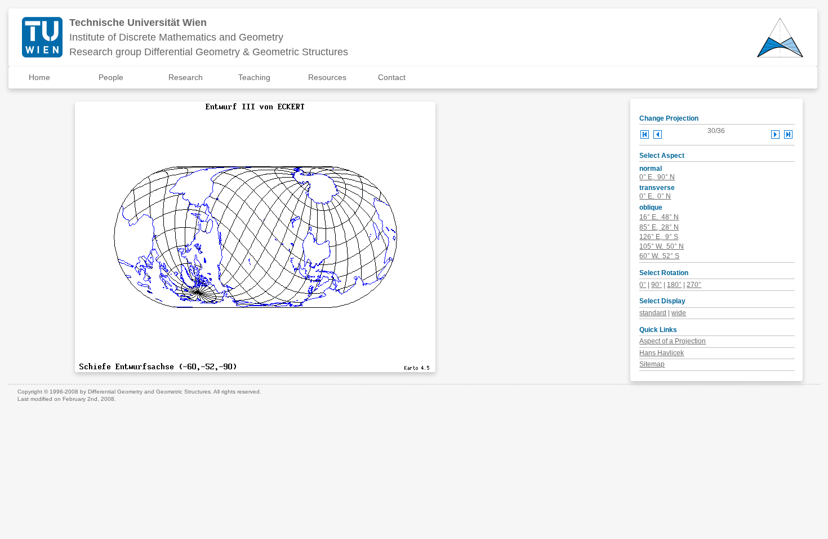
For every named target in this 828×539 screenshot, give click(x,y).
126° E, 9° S (658, 236)
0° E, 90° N (657, 177)
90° (656, 284)
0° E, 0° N (655, 196)
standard (652, 313)
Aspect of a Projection (672, 341)
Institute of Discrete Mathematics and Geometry (176, 37)
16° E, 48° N (659, 217)
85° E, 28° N (659, 227)
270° (694, 284)
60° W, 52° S (659, 256)
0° (642, 284)
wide (678, 313)
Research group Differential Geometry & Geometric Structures (208, 52)
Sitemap (652, 364)
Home (39, 77)
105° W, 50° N (661, 246)
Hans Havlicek (661, 353)
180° (674, 284)
